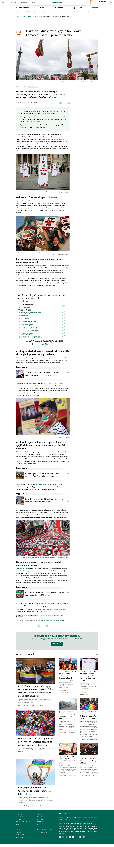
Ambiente (19, 12)
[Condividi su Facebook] (61, 103)
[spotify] (70, 837)
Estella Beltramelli (33, 87)
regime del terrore (23, 568)
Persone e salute (93, 12)
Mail (38, 824)
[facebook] (60, 837)
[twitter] (63, 837)
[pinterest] (67, 837)
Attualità (19, 814)
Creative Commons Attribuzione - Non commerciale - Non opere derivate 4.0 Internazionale (43, 616)
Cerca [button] (33, 2)
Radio (43, 7)
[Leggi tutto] (97, 654)
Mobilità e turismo (67, 12)
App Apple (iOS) (20, 819)
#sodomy (23, 301)
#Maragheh (24, 306)
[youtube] (73, 837)
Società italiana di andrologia (43, 283)
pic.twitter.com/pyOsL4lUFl (32, 336)
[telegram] (84, 837)
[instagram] (77, 837)
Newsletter (23, 2)
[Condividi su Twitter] (65, 103)
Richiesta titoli (21, 829)
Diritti (28, 12)
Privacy (39, 827)
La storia (40, 822)
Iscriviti (55, 644)
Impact (95, 7)
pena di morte (60, 620)
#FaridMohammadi (28, 327)
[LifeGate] (57, 2)
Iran (54, 620)
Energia (36, 12)
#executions (24, 318)
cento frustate (29, 201)
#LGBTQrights (26, 333)
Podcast (59, 7)
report (22, 268)
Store (14, 2)
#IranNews (24, 315)
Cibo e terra (80, 12)
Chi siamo (40, 819)
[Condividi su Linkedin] (69, 103)
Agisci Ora (77, 7)
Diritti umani (18, 33)
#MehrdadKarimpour (29, 330)
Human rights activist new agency (54, 139)
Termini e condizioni (43, 832)
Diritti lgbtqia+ (48, 620)
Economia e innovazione (50, 12)
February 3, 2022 (40, 344)
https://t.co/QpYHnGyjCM (31, 312)
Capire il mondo (23, 7)
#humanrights (26, 324)
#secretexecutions (27, 321)
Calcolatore (20, 835)
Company (40, 814)
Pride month (32, 102)
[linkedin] (80, 837)
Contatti (40, 817)
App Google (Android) (23, 822)
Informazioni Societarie (45, 829)
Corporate (19, 832)
